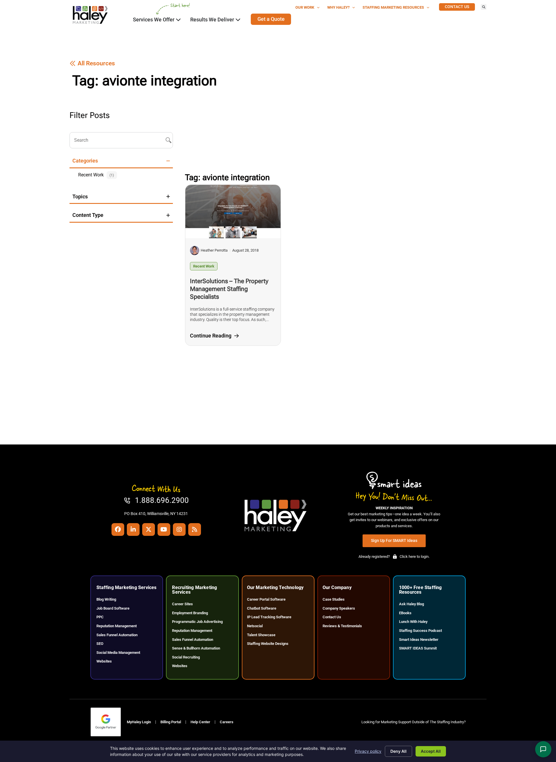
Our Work (304, 7)
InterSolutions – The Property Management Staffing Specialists (229, 289)
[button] (484, 7)
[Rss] (194, 529)
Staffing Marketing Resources (393, 7)
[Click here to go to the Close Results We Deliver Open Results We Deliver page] (238, 19)
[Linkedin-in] (133, 529)
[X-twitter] (148, 529)
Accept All (431, 751)
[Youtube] (164, 529)
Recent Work (203, 266)
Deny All (398, 751)
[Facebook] (117, 529)
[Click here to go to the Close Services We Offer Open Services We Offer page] (178, 19)
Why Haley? (338, 7)
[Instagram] (179, 529)
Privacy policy (368, 751)
